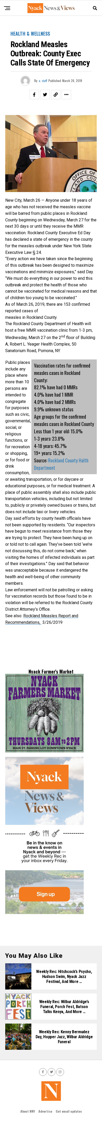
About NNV (27, 1111)
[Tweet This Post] (45, 94)
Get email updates (69, 1111)
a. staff (43, 80)
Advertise (45, 1111)
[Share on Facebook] (34, 94)
